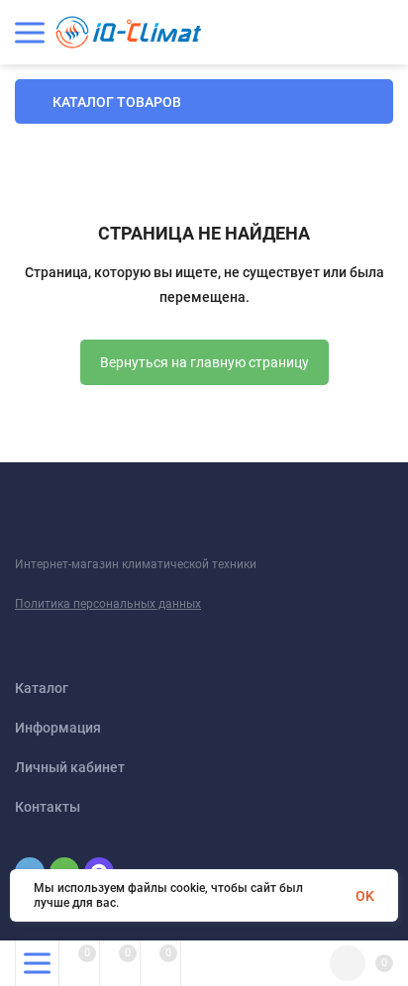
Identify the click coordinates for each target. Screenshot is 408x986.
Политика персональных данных (108, 604)
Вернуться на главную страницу (204, 362)
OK (365, 896)
